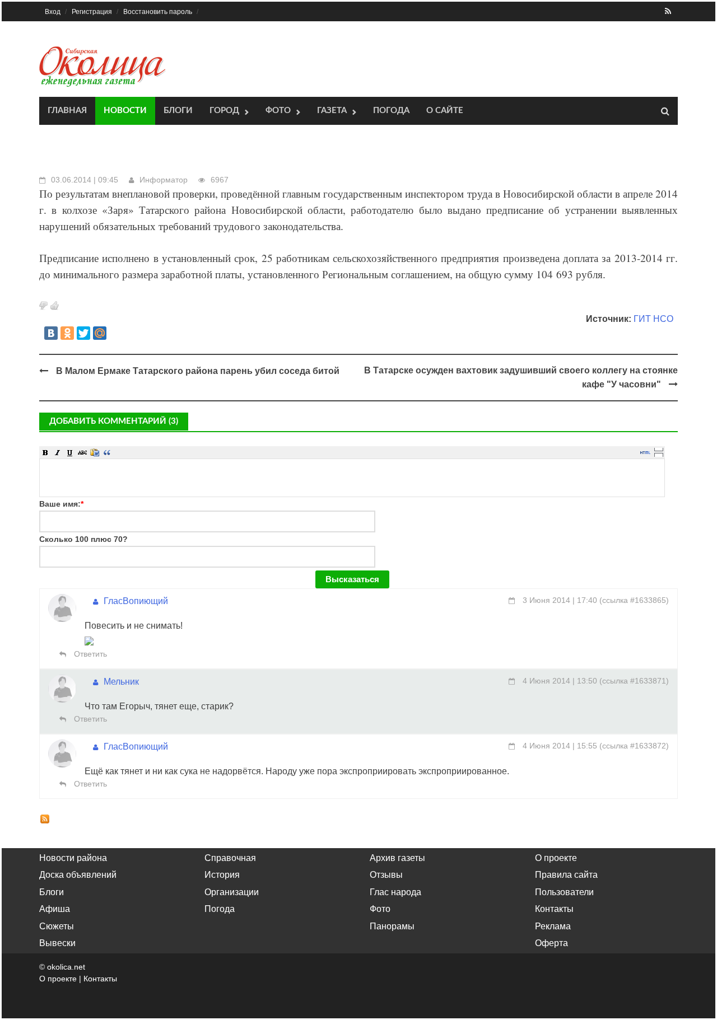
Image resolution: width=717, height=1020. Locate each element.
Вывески (57, 943)
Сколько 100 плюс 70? (83, 539)
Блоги (178, 110)
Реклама (553, 926)
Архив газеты (397, 858)
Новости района (73, 858)
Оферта (551, 943)
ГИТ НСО (653, 319)
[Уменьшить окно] (659, 454)
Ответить (89, 653)
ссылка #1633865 (634, 600)
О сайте (444, 110)
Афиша (54, 909)
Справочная (230, 858)
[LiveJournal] (116, 333)
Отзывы (386, 874)
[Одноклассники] (67, 333)
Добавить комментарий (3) (113, 421)
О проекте (556, 858)
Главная (67, 110)
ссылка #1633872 (634, 745)
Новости (125, 110)
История (222, 874)
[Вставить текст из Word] (95, 452)
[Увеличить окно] (659, 449)
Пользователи (564, 892)
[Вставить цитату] (107, 452)
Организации (231, 892)
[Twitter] (83, 333)
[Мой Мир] (99, 333)
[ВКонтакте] (51, 333)
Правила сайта (566, 874)
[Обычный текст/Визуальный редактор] (645, 452)
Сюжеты (56, 926)
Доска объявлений (78, 874)
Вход (52, 12)
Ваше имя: (61, 503)
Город (224, 110)
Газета (332, 110)
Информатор (163, 179)
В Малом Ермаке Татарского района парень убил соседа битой (197, 371)
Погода (391, 110)
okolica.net (66, 966)
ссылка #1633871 (634, 680)
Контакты (554, 909)
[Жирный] (45, 452)
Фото (278, 110)
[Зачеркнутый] (82, 452)
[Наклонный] (58, 452)
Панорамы (392, 926)
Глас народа (395, 892)
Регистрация (92, 12)
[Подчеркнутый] (70, 452)
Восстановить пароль (157, 12)
